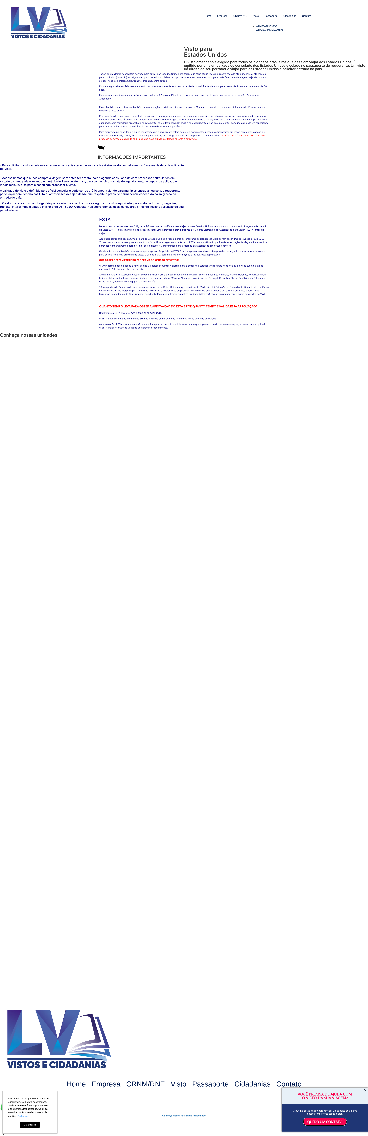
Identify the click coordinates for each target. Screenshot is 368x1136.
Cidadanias (289, 16)
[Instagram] (240, 27)
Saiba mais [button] (23, 1116)
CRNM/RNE (240, 16)
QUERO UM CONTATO (324, 1121)
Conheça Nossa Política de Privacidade (184, 1115)
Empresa (222, 16)
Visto (256, 16)
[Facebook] (232, 27)
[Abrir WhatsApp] (7, 7)
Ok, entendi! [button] (30, 1125)
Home (208, 16)
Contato (306, 16)
